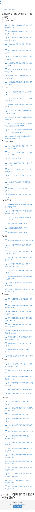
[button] (1, 2)
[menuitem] (1, 4)
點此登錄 (22, 504)
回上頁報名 (17, 507)
